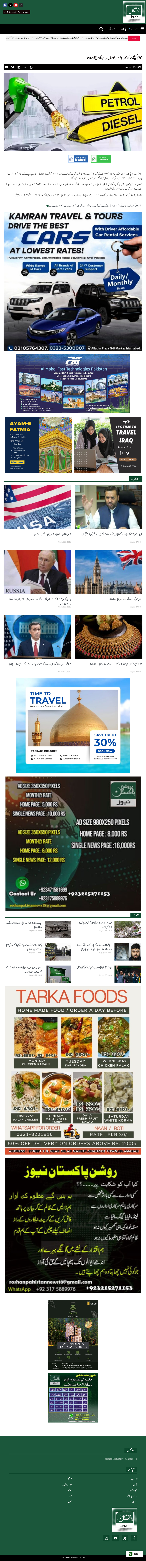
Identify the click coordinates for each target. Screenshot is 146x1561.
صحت (70, 1502)
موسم (70, 1490)
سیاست (134, 1502)
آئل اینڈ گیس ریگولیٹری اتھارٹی (131, 206)
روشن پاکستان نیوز (96, 206)
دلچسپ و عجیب (67, 1485)
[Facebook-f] (134, 1538)
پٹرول (69, 206)
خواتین (69, 1479)
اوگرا (118, 206)
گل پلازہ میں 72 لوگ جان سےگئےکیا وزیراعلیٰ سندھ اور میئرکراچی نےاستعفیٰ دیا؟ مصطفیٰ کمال (112, 534)
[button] (101, 29)
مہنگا (88, 206)
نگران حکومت (82, 206)
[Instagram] (21, 5)
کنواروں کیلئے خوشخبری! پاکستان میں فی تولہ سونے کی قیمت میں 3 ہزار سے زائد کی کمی (115, 664)
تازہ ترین (134, 1479)
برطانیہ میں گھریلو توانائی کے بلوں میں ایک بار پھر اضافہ (98, 38)
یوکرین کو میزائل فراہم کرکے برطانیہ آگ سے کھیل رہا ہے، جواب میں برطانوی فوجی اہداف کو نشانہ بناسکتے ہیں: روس (53, 38)
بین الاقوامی (133, 1490)
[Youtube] (15, 5)
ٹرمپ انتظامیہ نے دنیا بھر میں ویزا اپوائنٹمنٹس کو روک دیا (52, 534)
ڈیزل (51, 206)
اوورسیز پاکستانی (132, 1496)
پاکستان (74, 206)
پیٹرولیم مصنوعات (60, 206)
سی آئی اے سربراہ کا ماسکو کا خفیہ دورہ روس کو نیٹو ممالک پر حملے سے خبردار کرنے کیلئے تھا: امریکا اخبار (40, 664)
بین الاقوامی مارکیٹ (109, 206)
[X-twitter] (10, 5)
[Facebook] (5, 5)
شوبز (70, 1496)
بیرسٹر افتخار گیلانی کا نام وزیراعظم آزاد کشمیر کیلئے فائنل (94, 968)
